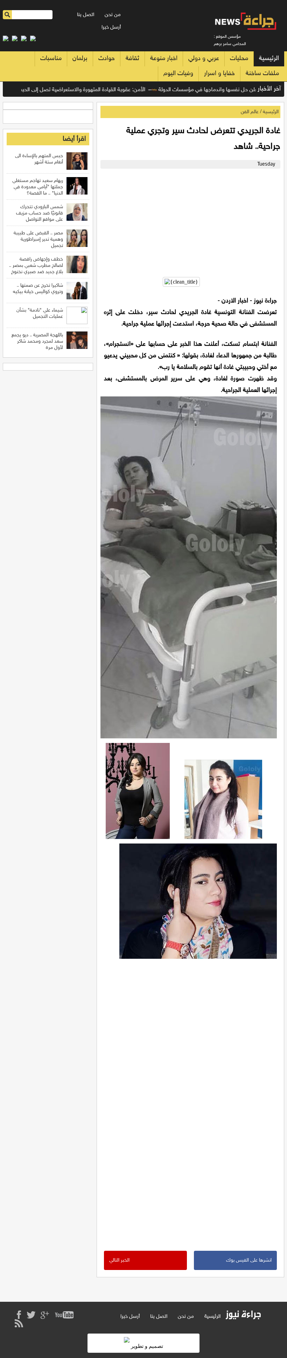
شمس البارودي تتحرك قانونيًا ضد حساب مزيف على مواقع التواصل (39, 213)
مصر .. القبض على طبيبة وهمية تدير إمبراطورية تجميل (38, 239)
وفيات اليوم (178, 74)
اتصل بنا (85, 15)
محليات (239, 59)
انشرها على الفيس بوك (249, 1260)
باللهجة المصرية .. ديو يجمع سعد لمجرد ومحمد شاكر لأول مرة (37, 341)
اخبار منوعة (163, 59)
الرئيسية (269, 59)
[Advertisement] (188, 221)
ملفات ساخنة (262, 74)
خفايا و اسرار (219, 74)
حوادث (106, 59)
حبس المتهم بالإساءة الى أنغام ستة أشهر (39, 159)
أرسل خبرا (111, 27)
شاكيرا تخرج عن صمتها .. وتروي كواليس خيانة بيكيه (38, 289)
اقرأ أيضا (74, 139)
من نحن (113, 15)
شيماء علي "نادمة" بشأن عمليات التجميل (39, 313)
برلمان (80, 59)
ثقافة (132, 59)
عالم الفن (250, 112)
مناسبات (51, 59)
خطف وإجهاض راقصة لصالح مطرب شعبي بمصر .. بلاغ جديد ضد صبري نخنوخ (36, 265)
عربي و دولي (203, 59)
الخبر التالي (119, 1260)
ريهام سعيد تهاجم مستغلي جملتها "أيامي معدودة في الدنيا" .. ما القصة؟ (37, 187)
